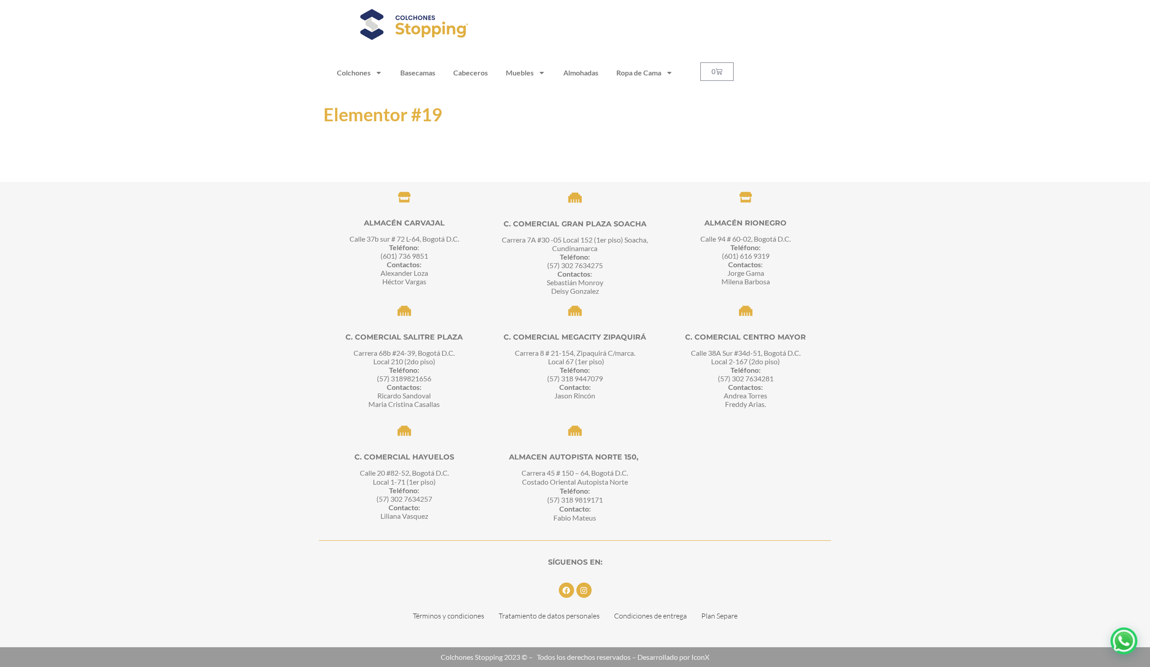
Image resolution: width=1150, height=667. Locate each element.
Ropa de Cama (638, 72)
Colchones (354, 72)
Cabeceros (470, 72)
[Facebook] (566, 590)
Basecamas (417, 72)
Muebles (520, 72)
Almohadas (580, 72)
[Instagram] (584, 590)
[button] (1123, 640)
